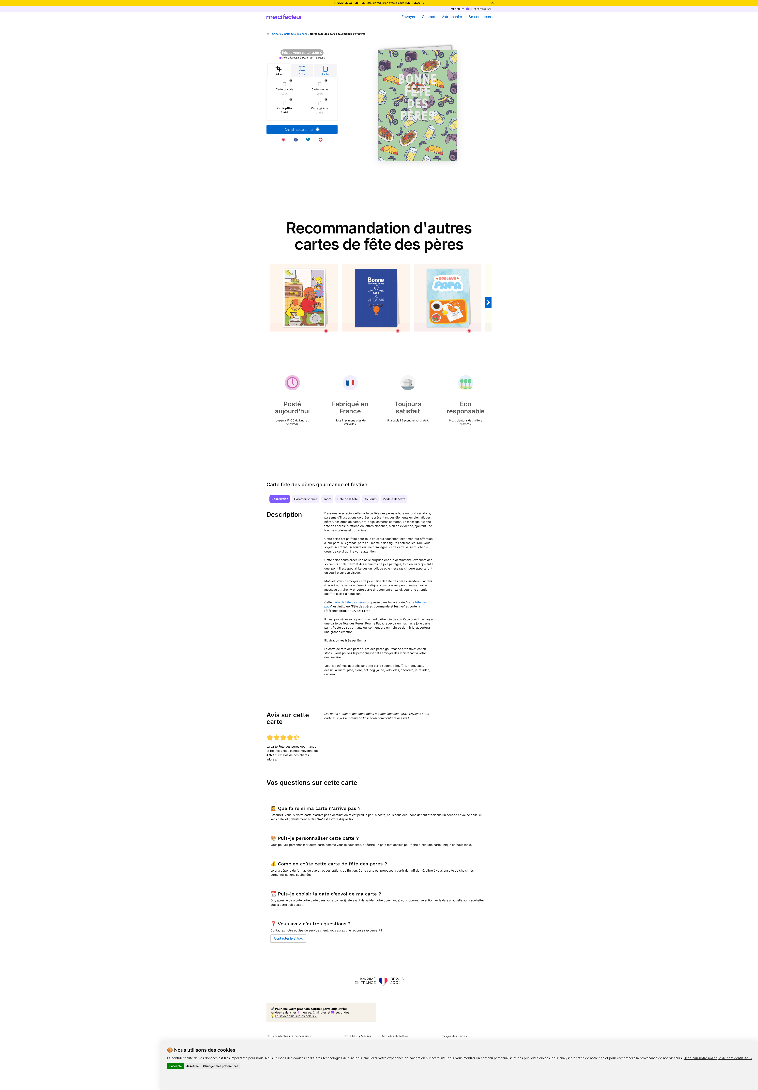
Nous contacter (277, 1036)
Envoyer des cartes (453, 1036)
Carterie (276, 33)
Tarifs (327, 499)
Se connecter (480, 17)
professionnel (482, 9)
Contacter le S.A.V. (288, 938)
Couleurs (370, 499)
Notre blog (350, 1036)
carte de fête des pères (349, 602)
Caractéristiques (305, 499)
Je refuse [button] (192, 1066)
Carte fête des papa (296, 33)
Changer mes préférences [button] (220, 1066)
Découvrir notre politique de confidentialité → (718, 1058)
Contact (428, 17)
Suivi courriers (301, 1036)
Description (279, 499)
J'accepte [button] (175, 1066)
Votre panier (452, 17)
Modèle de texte (394, 499)
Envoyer (408, 17)
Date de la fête (347, 499)
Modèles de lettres (395, 1036)
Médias (366, 1036)
